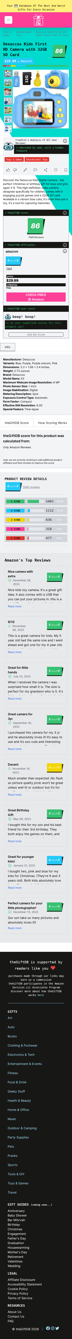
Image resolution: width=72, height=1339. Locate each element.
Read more (15, 606)
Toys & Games (7, 34)
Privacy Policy (18, 1293)
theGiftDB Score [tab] (17, 423)
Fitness (13, 1073)
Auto (11, 1027)
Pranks (12, 1156)
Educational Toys (23, 34)
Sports (12, 1165)
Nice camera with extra (20, 574)
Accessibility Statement (25, 1284)
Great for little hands (18, 670)
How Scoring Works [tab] (52, 423)
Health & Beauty (19, 1100)
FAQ (10, 1321)
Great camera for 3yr (20, 716)
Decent (13, 764)
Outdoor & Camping (22, 1128)
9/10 (11, 622)
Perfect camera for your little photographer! (25, 905)
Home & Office (18, 1110)
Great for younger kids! (21, 859)
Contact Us (16, 1316)
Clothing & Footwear (22, 1045)
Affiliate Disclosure (21, 1280)
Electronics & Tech (21, 1055)
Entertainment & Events (25, 1064)
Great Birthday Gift (18, 812)
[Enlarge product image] (7, 73)
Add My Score (36, 334)
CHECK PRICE (36, 297)
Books (12, 1036)
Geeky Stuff (16, 1091)
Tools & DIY (16, 1174)
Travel (12, 1192)
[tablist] (36, 347)
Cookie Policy (18, 1289)
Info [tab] (7, 347)
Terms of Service (20, 1298)
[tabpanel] (36, 384)
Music (12, 1119)
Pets (11, 1146)
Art (10, 1018)
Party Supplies (18, 1137)
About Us (14, 1312)
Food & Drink (17, 1082)
